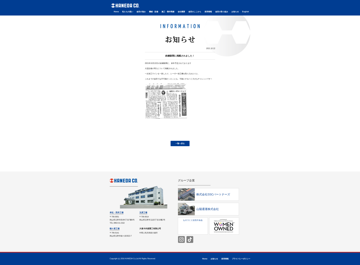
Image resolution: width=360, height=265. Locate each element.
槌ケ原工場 (115, 228)
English (245, 12)
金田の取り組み (221, 12)
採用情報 (208, 12)
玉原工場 (143, 212)
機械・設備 (153, 12)
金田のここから (194, 12)
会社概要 (181, 12)
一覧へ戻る (180, 143)
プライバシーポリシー (241, 259)
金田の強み (141, 12)
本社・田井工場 (116, 212)
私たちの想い (127, 12)
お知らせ (235, 12)
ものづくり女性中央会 (193, 220)
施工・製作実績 (168, 12)
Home (116, 12)
